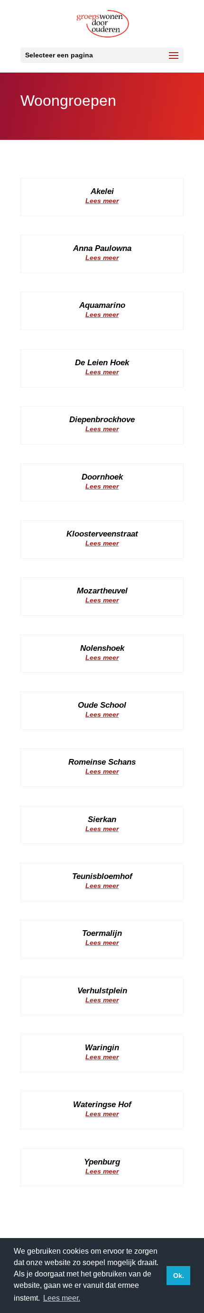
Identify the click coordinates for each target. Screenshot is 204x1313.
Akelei (102, 191)
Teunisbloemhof (102, 876)
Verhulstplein (102, 990)
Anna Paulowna (102, 248)
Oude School (102, 705)
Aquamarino (102, 305)
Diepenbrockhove (102, 419)
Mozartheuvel (102, 590)
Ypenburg (102, 1161)
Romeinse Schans (102, 762)
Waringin (102, 1047)
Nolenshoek (102, 648)
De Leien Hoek (102, 362)
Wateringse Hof (102, 1104)
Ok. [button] (178, 1275)
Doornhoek (102, 476)
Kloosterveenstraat (102, 533)
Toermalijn (102, 933)
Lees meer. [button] (61, 1298)
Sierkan (102, 819)
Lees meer (102, 200)
